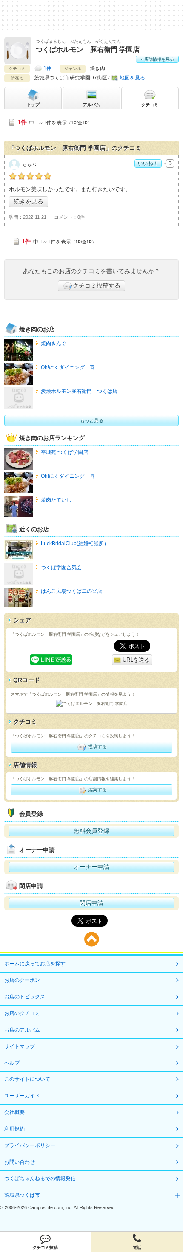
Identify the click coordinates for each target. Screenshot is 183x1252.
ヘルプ (12, 1063)
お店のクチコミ (22, 1013)
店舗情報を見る (158, 59)
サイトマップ (19, 1046)
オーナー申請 (91, 866)
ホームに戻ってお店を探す (35, 964)
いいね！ (148, 163)
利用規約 (14, 1129)
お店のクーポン (22, 980)
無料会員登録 (91, 830)
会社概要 (14, 1112)
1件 (47, 68)
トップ (33, 104)
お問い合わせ (19, 1162)
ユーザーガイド (22, 1096)
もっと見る (91, 420)
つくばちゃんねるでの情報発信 (40, 1179)
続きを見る (28, 201)
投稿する (97, 746)
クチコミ (149, 104)
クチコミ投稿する (96, 285)
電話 (137, 1247)
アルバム (91, 104)
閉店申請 (91, 903)
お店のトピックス (24, 997)
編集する (97, 789)
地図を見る (132, 78)
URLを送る (135, 660)
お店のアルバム (22, 1030)
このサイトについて (27, 1079)
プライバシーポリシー (29, 1145)
